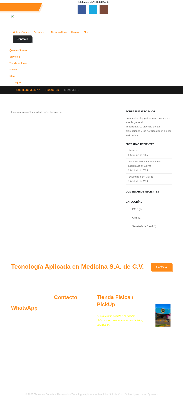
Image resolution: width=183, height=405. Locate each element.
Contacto (22, 38)
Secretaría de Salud (142, 226)
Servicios (39, 32)
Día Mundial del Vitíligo (141, 176)
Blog (86, 32)
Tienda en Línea (59, 32)
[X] (93, 9)
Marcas (75, 32)
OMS (135, 217)
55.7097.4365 (24, 7)
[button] (13, 45)
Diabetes (133, 150)
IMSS (135, 209)
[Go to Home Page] (9, 90)
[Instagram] (104, 9)
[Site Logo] (35, 22)
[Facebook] (82, 9)
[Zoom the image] (20, 296)
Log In (17, 82)
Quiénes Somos (21, 32)
